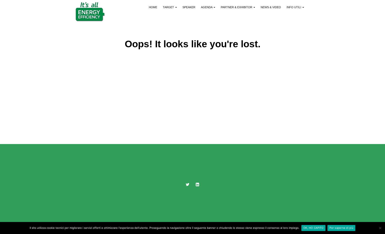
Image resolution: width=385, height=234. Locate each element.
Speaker (188, 7)
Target (169, 7)
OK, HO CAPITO (313, 227)
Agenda (207, 7)
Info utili (294, 7)
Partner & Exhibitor (237, 7)
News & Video (271, 7)
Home (153, 7)
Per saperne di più (341, 227)
